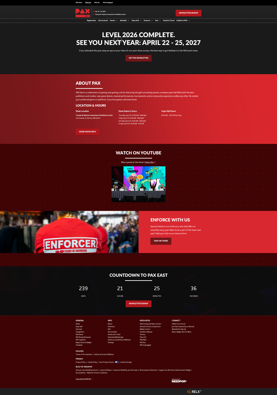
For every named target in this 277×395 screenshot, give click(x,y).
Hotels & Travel (168, 20)
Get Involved (103, 20)
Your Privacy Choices (106, 362)
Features (147, 20)
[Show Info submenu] (160, 20)
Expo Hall (135, 20)
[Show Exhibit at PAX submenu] (189, 20)
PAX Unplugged (108, 2)
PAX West (79, 2)
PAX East (88, 2)
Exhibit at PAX (182, 20)
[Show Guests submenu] (117, 20)
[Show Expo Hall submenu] (141, 20)
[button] (188, 13)
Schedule (123, 20)
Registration (91, 20)
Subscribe (149, 162)
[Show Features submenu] (152, 20)
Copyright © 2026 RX (83, 379)
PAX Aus (97, 2)
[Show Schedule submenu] (129, 20)
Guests (112, 20)
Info (157, 20)
